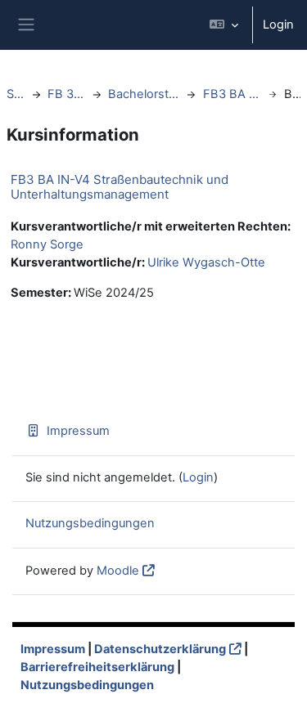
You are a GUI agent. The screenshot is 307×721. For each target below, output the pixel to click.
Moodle (118, 570)
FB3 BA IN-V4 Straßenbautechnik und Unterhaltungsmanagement (119, 187)
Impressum (78, 430)
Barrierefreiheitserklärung (97, 667)
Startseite (16, 94)
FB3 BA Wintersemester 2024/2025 (232, 94)
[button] (224, 25)
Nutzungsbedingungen (90, 523)
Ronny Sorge (47, 244)
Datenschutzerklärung (160, 649)
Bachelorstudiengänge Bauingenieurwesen (144, 94)
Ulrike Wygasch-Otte (206, 262)
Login (278, 24)
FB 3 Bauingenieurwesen (66, 94)
